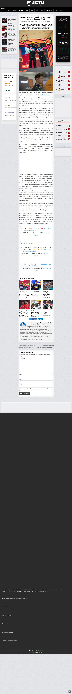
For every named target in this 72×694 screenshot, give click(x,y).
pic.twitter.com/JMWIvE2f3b (28, 251)
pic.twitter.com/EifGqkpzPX (28, 230)
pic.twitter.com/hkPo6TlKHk (28, 266)
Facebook (35, 319)
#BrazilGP (46, 228)
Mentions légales (5, 623)
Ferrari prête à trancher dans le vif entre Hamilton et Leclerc (12, 21)
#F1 (50, 228)
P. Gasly (41, 15)
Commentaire (22, 358)
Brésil (34, 15)
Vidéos (37, 10)
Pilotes (32, 10)
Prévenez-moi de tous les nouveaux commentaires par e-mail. (34, 388)
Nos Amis (61, 10)
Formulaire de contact (6, 615)
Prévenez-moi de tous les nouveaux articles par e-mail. (33, 391)
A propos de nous (49, 10)
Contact (56, 10)
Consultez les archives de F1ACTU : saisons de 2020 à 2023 (15, 598)
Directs (42, 10)
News (39, 15)
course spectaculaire (43, 94)
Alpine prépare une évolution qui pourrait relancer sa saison (11, 42)
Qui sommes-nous (6, 606)
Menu (4, 8)
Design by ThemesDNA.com (36, 652)
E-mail (21, 379)
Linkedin (41, 319)
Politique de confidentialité (7, 632)
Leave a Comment (47, 21)
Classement (21, 10)
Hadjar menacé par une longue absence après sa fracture (12, 35)
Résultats (15, 10)
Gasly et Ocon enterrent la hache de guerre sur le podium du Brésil (36, 18)
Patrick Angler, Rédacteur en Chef (28, 21)
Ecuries (27, 10)
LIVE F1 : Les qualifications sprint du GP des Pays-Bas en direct (12, 49)
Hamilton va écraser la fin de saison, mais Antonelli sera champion (12, 28)
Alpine (31, 15)
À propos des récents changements (9, 640)
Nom (20, 374)
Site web (21, 384)
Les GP (9, 10)
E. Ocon (36, 15)
